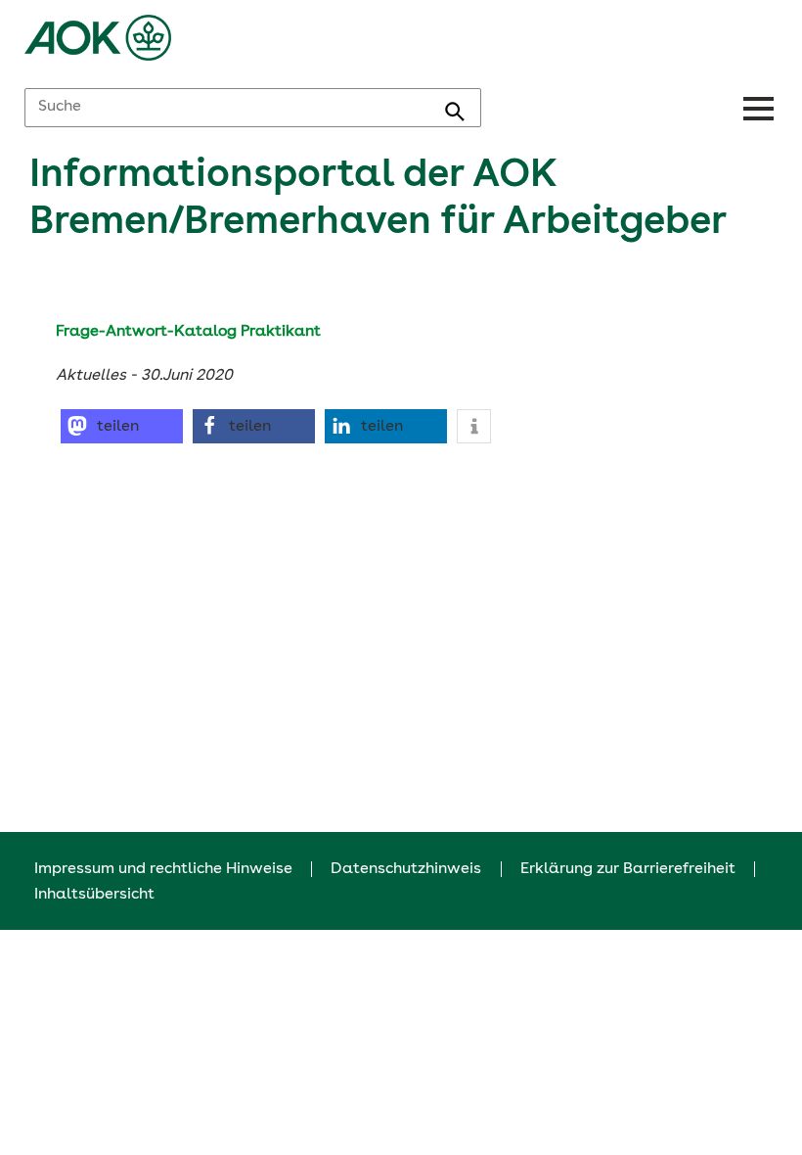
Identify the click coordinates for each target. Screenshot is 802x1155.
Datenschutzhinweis (406, 869)
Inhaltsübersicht (94, 894)
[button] (122, 426)
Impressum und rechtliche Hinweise (163, 869)
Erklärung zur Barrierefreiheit (627, 869)
